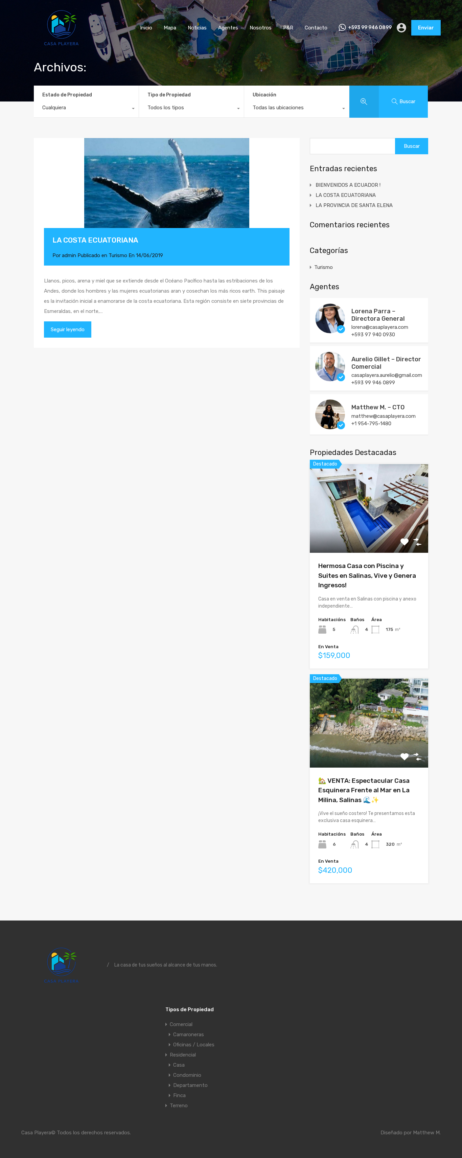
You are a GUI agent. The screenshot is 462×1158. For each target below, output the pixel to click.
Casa (179, 1065)
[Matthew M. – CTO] (330, 426)
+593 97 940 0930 (373, 335)
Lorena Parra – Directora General (378, 315)
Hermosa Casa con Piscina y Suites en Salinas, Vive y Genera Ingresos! (367, 575)
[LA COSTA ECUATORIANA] (167, 193)
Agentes (228, 28)
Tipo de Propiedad (169, 95)
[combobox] (86, 109)
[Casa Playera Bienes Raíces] (61, 46)
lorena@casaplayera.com (379, 327)
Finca (179, 1095)
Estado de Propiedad (67, 95)
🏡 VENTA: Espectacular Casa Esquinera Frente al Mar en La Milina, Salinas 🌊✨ (364, 790)
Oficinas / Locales (193, 1045)
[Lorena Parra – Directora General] (330, 330)
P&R (288, 28)
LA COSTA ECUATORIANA (95, 240)
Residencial (183, 1055)
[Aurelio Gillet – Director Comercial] (330, 378)
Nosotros (261, 28)
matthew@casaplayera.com (383, 416)
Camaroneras (188, 1034)
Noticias (197, 28)
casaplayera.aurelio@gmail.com (386, 375)
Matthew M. (427, 1133)
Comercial (181, 1024)
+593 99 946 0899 (370, 27)
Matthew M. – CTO (378, 407)
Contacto (316, 28)
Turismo (118, 255)
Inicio (146, 28)
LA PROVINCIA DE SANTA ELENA (354, 205)
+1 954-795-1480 (371, 424)
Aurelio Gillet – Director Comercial (386, 363)
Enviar (426, 28)
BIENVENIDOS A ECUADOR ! (348, 185)
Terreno (179, 1106)
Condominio (187, 1075)
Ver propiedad (369, 535)
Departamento (190, 1085)
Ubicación (264, 95)
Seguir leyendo (68, 329)
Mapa (170, 28)
